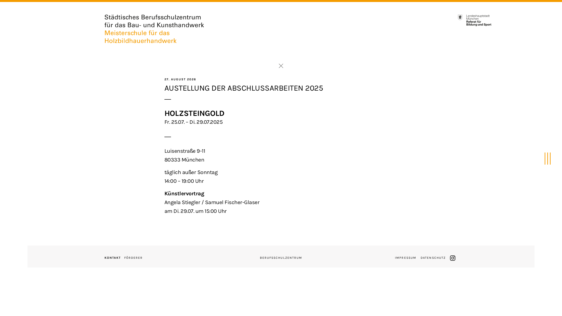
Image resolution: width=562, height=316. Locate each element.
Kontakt (112, 258)
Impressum (405, 258)
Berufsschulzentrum (281, 258)
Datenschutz (433, 258)
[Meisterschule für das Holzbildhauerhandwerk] (154, 28)
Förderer (133, 258)
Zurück (281, 66)
